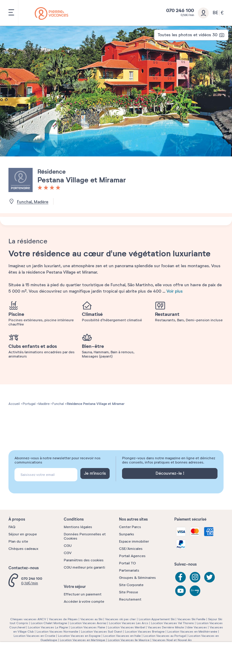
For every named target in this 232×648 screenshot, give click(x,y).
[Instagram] (195, 577)
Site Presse (128, 592)
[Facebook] (180, 577)
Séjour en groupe (22, 534)
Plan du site (18, 541)
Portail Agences (132, 556)
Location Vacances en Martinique (82, 640)
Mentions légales (78, 527)
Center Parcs (130, 527)
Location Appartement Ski (157, 619)
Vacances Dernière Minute (166, 627)
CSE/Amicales (131, 549)
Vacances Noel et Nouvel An (172, 640)
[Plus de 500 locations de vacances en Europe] (51, 13)
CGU (68, 546)
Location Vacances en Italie (122, 636)
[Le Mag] (195, 590)
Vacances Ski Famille (191, 619)
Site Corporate (131, 585)
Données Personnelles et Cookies (85, 536)
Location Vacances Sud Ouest (101, 632)
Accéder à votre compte (84, 601)
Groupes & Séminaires (137, 578)
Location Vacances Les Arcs (128, 623)
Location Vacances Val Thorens (172, 623)
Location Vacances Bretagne (145, 632)
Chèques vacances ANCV (28, 619)
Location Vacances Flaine (88, 627)
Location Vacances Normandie (57, 632)
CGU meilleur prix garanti (84, 567)
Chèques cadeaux (23, 549)
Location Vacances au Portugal (164, 636)
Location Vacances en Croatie (34, 636)
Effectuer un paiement (83, 594)
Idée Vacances (196, 627)
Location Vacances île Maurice (129, 640)
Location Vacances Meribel (126, 627)
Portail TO (127, 563)
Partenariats (129, 570)
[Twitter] (209, 577)
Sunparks (126, 534)
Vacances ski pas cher (120, 619)
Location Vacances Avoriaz (88, 623)
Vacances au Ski (91, 619)
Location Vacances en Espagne (79, 636)
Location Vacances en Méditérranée (192, 632)
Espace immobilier (134, 541)
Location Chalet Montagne (49, 623)
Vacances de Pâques (63, 619)
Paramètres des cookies (84, 560)
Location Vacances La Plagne (48, 627)
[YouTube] (180, 590)
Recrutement (130, 599)
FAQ (11, 527)
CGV (68, 553)
